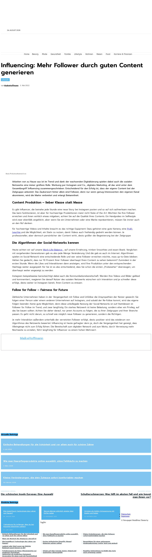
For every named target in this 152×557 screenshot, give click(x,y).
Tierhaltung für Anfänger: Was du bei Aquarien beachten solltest (18, 525)
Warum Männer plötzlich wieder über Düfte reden (59, 512)
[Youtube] (135, 30)
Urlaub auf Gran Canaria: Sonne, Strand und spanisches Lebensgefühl (59, 552)
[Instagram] (125, 30)
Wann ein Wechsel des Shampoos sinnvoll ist (19, 539)
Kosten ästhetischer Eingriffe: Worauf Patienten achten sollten (57, 542)
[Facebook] (122, 30)
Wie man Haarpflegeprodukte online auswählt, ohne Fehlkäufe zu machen (45, 461)
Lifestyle (5, 79)
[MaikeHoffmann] (10, 342)
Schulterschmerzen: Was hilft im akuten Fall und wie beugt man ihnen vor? (116, 495)
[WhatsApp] (60, 84)
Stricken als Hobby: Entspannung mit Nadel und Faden (99, 512)
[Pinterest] (51, 84)
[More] (69, 84)
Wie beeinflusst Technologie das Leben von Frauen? (19, 512)
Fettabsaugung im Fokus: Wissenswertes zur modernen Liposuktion (19, 552)
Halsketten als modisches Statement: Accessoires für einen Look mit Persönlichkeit (19, 555)
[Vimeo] (132, 30)
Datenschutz (126, 514)
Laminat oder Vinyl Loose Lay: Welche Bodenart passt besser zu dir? (16, 547)
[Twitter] (129, 30)
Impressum (125, 516)
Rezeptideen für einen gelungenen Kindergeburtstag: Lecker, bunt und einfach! (100, 542)
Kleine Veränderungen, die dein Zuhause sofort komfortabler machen (43, 477)
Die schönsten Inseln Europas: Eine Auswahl (27, 494)
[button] (4, 30)
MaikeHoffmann (11, 85)
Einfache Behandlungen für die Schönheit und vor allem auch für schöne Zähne (48, 444)
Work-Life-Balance (53, 249)
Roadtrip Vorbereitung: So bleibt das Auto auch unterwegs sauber (99, 552)
